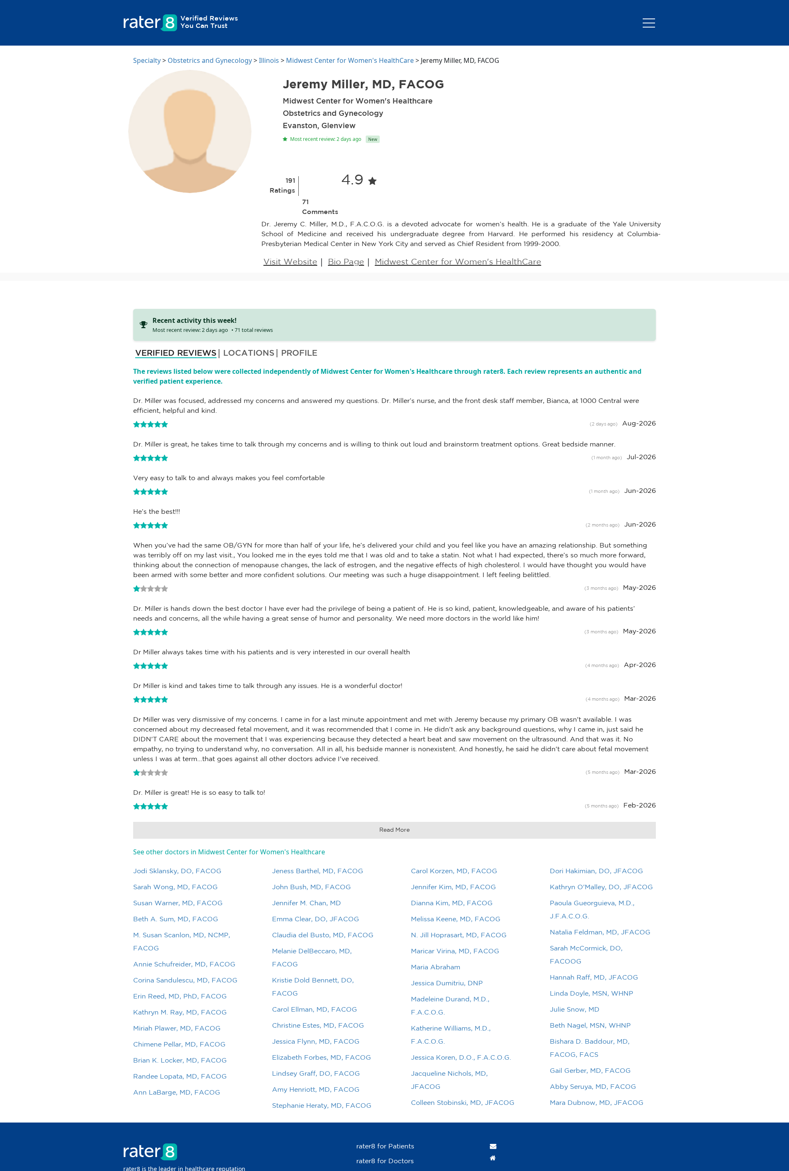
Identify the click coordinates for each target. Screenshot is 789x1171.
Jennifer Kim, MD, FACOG (453, 887)
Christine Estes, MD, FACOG (318, 1026)
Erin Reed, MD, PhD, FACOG (180, 997)
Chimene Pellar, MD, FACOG (179, 1045)
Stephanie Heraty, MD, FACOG (321, 1106)
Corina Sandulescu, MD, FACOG (185, 981)
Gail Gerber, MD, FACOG (590, 1071)
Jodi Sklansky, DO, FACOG (177, 871)
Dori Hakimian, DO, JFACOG (596, 871)
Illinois (269, 60)
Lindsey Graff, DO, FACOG (316, 1074)
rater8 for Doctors (385, 1161)
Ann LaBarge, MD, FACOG (176, 1093)
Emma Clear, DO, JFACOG (315, 919)
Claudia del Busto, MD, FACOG (323, 935)
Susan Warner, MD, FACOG (178, 903)
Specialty (147, 60)
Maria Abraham (435, 967)
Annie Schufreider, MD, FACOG (184, 965)
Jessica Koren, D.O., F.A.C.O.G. (461, 1058)
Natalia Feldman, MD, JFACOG (600, 932)
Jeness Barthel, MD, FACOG (317, 871)
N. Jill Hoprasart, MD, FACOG (459, 935)
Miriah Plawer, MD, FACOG (177, 1029)
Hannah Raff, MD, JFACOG (594, 978)
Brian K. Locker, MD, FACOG (180, 1061)
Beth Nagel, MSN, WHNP (590, 1026)
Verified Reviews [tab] (176, 353)
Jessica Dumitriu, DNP (447, 983)
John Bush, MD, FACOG (311, 887)
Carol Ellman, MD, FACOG (314, 1010)
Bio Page (346, 262)
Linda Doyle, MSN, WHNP (591, 994)
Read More (394, 830)
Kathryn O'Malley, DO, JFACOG (601, 887)
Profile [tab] (299, 353)
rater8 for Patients (385, 1146)
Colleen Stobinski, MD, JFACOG (462, 1103)
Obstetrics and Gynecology (210, 60)
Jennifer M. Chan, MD (306, 903)
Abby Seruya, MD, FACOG (593, 1087)
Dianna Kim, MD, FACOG (452, 903)
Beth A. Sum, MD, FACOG (175, 919)
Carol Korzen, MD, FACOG (454, 871)
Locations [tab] (249, 353)
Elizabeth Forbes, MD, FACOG (321, 1058)
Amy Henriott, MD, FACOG (316, 1090)
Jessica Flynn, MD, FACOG (316, 1042)
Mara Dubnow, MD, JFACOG (597, 1103)
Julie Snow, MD (575, 1010)
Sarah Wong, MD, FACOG (175, 887)
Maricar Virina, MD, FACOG (455, 951)
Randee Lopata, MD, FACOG (180, 1077)
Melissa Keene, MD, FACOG (456, 919)
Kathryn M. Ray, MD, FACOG (180, 1013)
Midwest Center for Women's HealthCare (350, 60)
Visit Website (290, 262)
